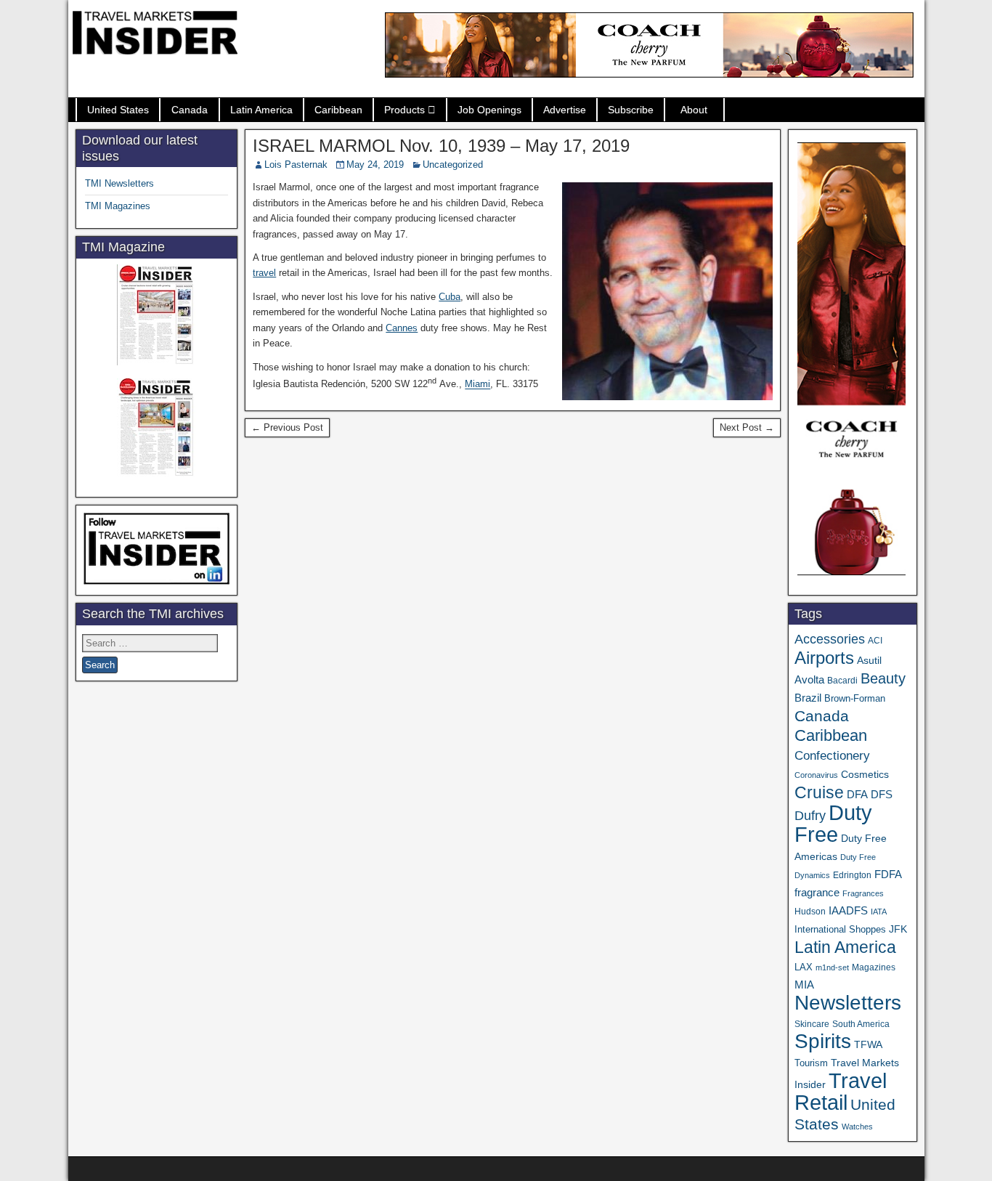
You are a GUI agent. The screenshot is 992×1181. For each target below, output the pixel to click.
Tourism (811, 1063)
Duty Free (833, 823)
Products (404, 109)
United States (118, 109)
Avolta (809, 680)
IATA (879, 911)
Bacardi (842, 680)
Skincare (811, 1024)
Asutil (869, 660)
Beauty (883, 678)
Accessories (829, 639)
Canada (189, 109)
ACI (875, 641)
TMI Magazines (117, 205)
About (693, 109)
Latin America (261, 109)
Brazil (807, 698)
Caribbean (338, 109)
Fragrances (863, 893)
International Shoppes (840, 929)
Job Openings (489, 109)
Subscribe (631, 109)
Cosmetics (865, 774)
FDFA (888, 874)
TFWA (868, 1044)
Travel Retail (840, 1091)
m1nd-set (832, 967)
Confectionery (832, 755)
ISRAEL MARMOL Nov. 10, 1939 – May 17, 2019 (441, 145)
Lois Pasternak (296, 164)
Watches (857, 1126)
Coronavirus (816, 775)
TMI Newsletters (119, 183)
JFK (898, 929)
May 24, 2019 (375, 164)
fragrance (816, 892)
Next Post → (747, 427)
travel (264, 272)
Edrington (852, 875)
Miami (477, 384)
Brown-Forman (854, 698)
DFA (857, 794)
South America (861, 1023)
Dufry (810, 815)
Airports (824, 657)
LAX (803, 967)
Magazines (873, 967)
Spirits (822, 1041)
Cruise (819, 792)
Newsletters (847, 1002)
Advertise (564, 109)
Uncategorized (453, 164)
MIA (804, 985)
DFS (882, 794)
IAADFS (848, 910)
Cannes (402, 327)
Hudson (810, 911)
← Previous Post (287, 427)
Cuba (449, 296)
